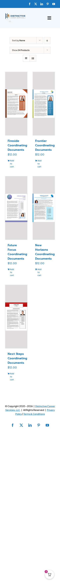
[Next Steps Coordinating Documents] (16, 316)
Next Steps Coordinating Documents (17, 358)
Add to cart (12, 163)
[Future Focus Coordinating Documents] (16, 208)
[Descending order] (47, 40)
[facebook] (29, 4)
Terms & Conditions (34, 413)
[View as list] (33, 58)
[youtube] (53, 4)
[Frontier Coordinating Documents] (44, 104)
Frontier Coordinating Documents (45, 145)
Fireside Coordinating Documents (17, 145)
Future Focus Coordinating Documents (17, 252)
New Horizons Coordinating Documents (45, 252)
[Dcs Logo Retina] (15, 14)
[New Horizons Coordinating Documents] (44, 208)
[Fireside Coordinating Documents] (16, 103)
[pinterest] (47, 4)
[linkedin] (41, 4)
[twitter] (35, 4)
